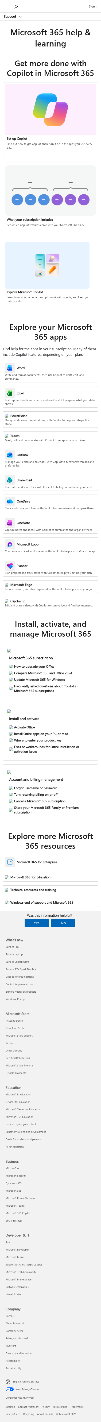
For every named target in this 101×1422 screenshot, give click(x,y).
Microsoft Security (16, 1175)
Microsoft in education (18, 1094)
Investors (11, 1345)
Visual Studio (13, 1294)
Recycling (28, 1414)
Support (10, 16)
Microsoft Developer (17, 1249)
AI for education (15, 1146)
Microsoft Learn (14, 1257)
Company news (14, 1331)
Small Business (14, 1220)
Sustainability (13, 1368)
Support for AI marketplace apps (24, 1264)
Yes (36, 922)
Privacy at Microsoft (17, 1338)
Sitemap (10, 1406)
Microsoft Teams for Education (23, 1109)
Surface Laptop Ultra (17, 961)
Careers (10, 1316)
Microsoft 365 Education (19, 1117)
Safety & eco (13, 1414)
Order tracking (14, 1050)
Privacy (46, 1406)
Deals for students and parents (23, 1139)
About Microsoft (15, 1323)
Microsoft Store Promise (19, 1065)
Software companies (17, 1287)
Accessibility (13, 1360)
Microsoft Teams (15, 1205)
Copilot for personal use (19, 984)
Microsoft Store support (19, 1035)
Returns (10, 1043)
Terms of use (60, 1406)
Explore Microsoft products (21, 991)
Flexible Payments (16, 1073)
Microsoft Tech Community (21, 1272)
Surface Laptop (14, 954)
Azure (9, 1242)
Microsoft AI (12, 1168)
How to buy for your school (21, 1124)
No (63, 922)
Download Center (16, 1028)
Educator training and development (26, 1131)
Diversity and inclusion (18, 1353)
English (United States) (26, 1381)
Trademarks (77, 1406)
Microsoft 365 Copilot (18, 1213)
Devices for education (18, 1102)
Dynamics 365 (14, 1183)
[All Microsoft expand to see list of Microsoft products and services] (6, 6)
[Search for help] (16, 6)
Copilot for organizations (20, 976)
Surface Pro (12, 946)
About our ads (45, 1414)
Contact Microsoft (28, 1406)
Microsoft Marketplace (18, 1279)
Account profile (14, 1020)
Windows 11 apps (16, 999)
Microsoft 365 (13, 1190)
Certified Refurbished (18, 1058)
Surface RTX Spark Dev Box (21, 969)
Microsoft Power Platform (20, 1198)
